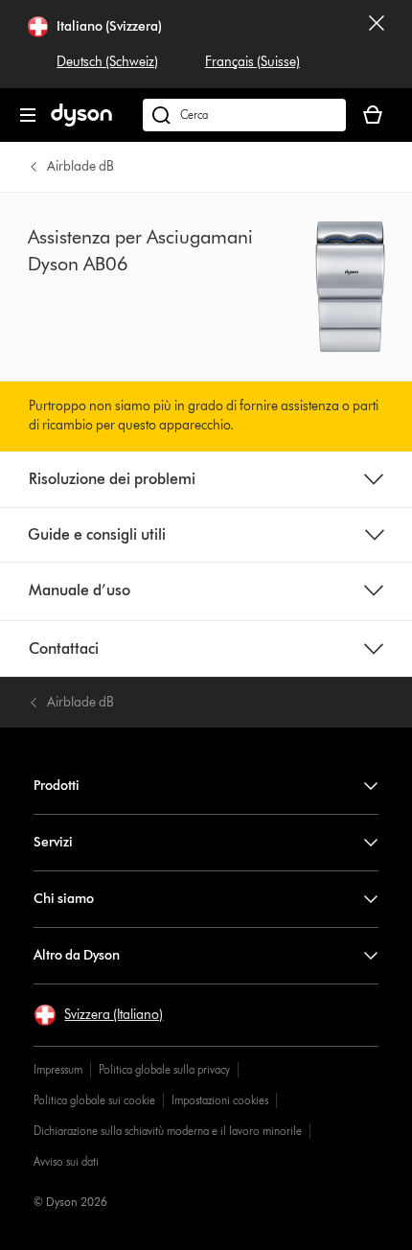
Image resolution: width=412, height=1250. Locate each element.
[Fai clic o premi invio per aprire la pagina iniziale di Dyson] (81, 122)
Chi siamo (64, 899)
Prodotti (57, 785)
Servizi (53, 842)
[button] (98, 1015)
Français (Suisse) (252, 62)
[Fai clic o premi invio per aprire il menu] (27, 115)
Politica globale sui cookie (94, 1100)
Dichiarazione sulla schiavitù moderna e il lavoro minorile (168, 1130)
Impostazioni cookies (220, 1100)
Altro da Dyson (77, 955)
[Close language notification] (376, 44)
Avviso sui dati (66, 1161)
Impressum (58, 1069)
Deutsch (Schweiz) (107, 62)
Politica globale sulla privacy (164, 1069)
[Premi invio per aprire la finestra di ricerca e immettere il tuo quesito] (244, 115)
